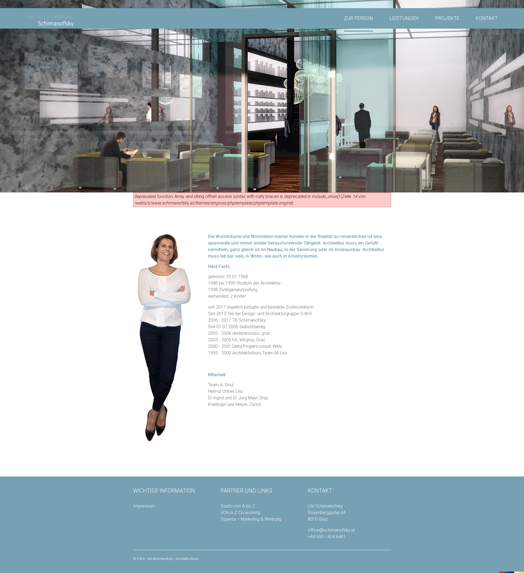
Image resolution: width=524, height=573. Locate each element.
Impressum (144, 506)
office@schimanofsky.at (331, 530)
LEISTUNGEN (404, 18)
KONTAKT (487, 18)
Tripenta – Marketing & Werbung (251, 519)
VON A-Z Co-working (240, 512)
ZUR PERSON (358, 18)
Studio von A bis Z (238, 506)
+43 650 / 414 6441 (327, 536)
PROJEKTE (447, 18)
